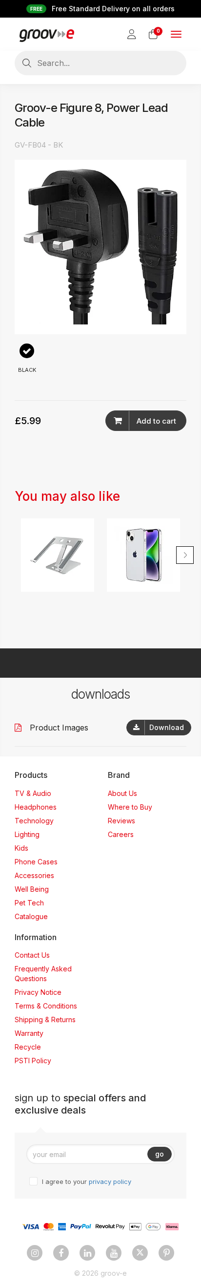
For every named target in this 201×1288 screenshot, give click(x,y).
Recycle (28, 1047)
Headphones (36, 807)
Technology (34, 820)
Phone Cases (36, 862)
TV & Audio (33, 793)
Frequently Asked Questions (43, 974)
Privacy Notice (38, 992)
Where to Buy (130, 807)
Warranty (29, 1033)
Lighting (27, 834)
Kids (21, 848)
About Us (122, 793)
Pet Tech (29, 903)
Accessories (34, 875)
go (159, 1154)
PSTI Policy (33, 1060)
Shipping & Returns (45, 1019)
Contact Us (32, 955)
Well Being (32, 889)
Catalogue (31, 916)
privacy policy (110, 1181)
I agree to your (86, 1181)
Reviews (121, 820)
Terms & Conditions (46, 1006)
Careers (121, 834)
